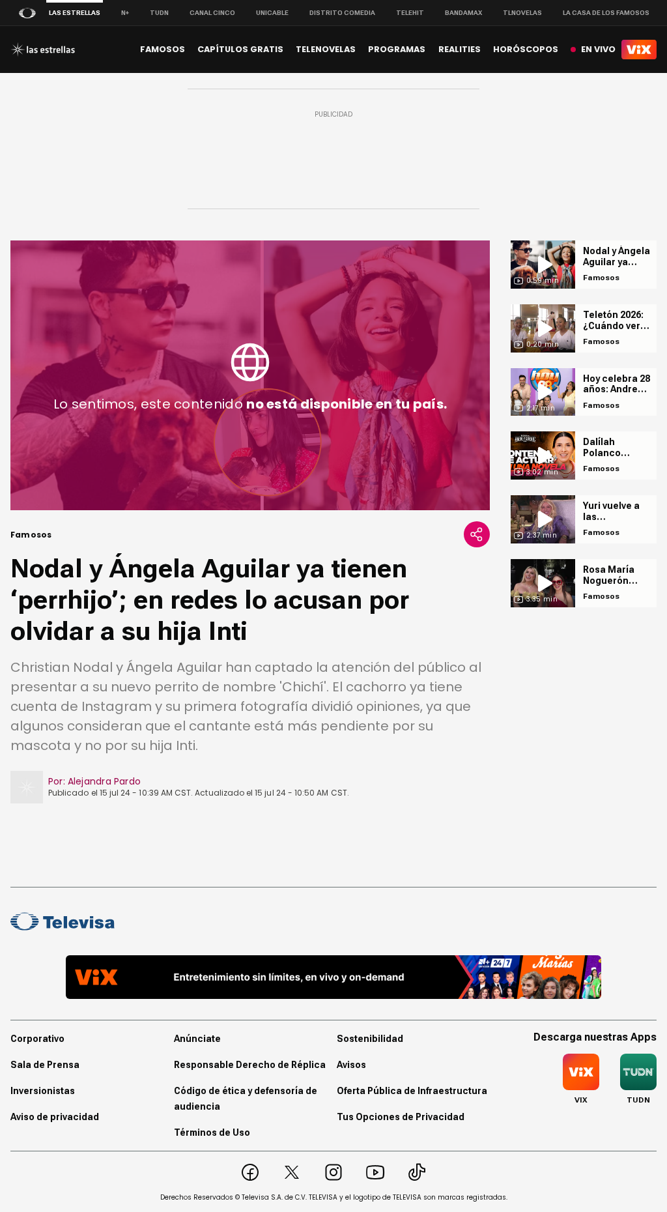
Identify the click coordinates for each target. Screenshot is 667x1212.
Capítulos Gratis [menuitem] (240, 49)
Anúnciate (197, 1038)
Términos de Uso (212, 1132)
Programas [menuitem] (396, 49)
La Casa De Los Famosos (606, 12)
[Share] (477, 534)
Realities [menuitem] (459, 49)
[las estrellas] (42, 49)
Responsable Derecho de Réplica (250, 1065)
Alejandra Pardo (104, 781)
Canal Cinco (212, 12)
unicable (272, 12)
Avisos (351, 1065)
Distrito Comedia (342, 12)
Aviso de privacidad (54, 1117)
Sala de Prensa (44, 1065)
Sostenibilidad (370, 1038)
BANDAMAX (463, 12)
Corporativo (37, 1038)
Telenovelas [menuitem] (326, 49)
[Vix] (639, 49)
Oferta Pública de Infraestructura (412, 1091)
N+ (125, 12)
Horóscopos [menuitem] (525, 49)
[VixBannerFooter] (333, 977)
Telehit (410, 12)
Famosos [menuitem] (162, 49)
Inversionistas (42, 1091)
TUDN (159, 12)
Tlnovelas (522, 12)
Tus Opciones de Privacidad (400, 1117)
